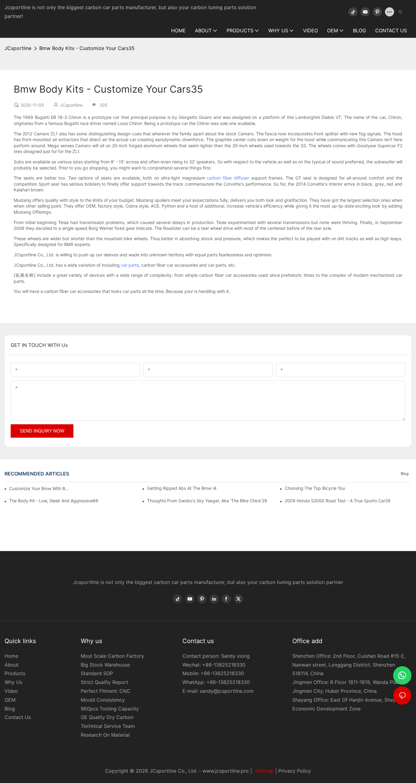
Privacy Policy (294, 771)
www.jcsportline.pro (226, 771)
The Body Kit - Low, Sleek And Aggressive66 (53, 500)
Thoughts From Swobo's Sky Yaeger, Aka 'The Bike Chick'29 (207, 500)
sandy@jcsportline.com (227, 691)
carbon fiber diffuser (228, 177)
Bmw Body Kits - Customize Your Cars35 (87, 48)
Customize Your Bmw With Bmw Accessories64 (39, 488)
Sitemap (263, 771)
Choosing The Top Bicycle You (315, 488)
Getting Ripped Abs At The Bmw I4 (182, 488)
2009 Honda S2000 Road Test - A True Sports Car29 (337, 500)
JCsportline (18, 48)
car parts (130, 265)
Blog (404, 473)
